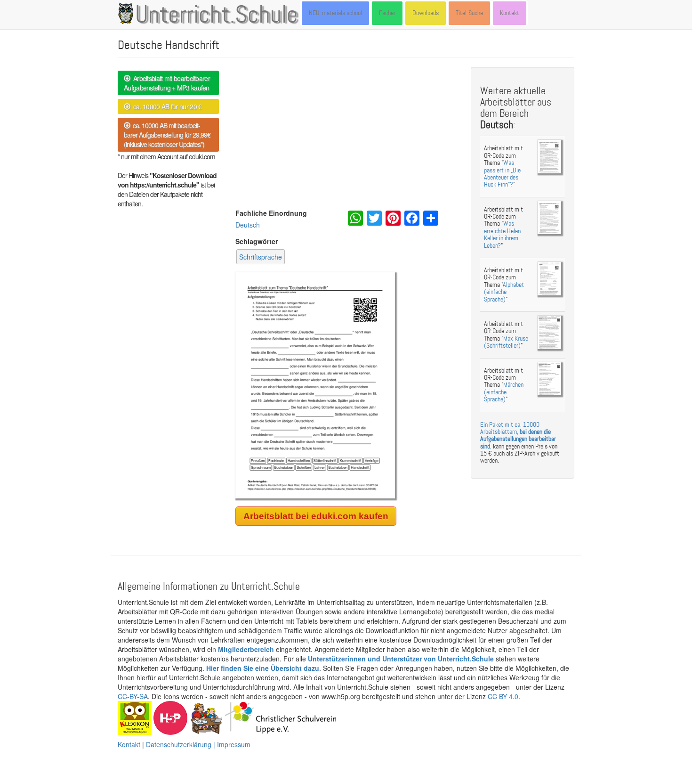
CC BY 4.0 (503, 696)
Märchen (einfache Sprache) (503, 392)
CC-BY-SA (133, 696)
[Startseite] (127, 13)
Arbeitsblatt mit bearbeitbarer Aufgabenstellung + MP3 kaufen (167, 82)
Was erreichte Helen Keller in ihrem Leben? (502, 234)
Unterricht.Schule (216, 15)
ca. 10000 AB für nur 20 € (165, 106)
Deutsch (247, 224)
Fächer (387, 13)
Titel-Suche (469, 13)
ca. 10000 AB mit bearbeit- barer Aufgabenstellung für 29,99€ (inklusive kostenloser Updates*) (167, 135)
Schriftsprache (260, 256)
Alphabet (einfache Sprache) (504, 292)
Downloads (425, 13)
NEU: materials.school (335, 13)
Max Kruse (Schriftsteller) (506, 342)
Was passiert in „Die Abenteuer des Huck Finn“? (502, 173)
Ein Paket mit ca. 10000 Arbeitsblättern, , (518, 435)
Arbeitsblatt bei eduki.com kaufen (315, 516)
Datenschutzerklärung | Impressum (198, 744)
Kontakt (509, 13)
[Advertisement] (346, 138)
